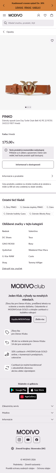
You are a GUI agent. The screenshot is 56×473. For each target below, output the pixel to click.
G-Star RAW (8, 256)
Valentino (33, 231)
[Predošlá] (4, 5)
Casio (31, 256)
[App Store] (37, 390)
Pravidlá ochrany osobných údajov (20, 468)
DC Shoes (7, 237)
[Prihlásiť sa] (38, 15)
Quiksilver (7, 250)
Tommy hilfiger (36, 262)
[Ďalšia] (52, 5)
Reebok (5, 231)
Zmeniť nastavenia (32, 464)
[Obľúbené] (45, 15)
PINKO (7, 116)
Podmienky (18, 464)
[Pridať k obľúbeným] (52, 40)
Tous (31, 237)
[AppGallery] (28, 396)
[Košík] (51, 15)
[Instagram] (19, 439)
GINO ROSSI (8, 243)
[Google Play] (18, 390)
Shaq (4, 262)
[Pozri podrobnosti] (52, 176)
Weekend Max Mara (38, 250)
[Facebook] (36, 439)
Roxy (31, 243)
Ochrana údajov (43, 468)
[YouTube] (28, 439)
